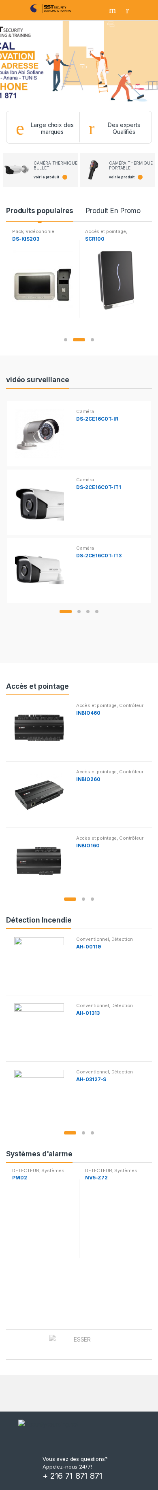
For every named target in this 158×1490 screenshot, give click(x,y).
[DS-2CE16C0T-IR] (42, 433)
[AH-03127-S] (42, 1094)
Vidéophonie (40, 231)
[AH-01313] (42, 1028)
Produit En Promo (113, 211)
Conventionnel (92, 939)
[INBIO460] (42, 728)
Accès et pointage (105, 231)
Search (113, 10)
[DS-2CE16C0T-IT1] (42, 502)
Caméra (85, 411)
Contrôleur (131, 705)
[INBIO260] (42, 794)
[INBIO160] (42, 860)
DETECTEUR (25, 1170)
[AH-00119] (42, 961)
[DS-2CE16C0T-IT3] (42, 570)
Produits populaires (39, 211)
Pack (17, 231)
